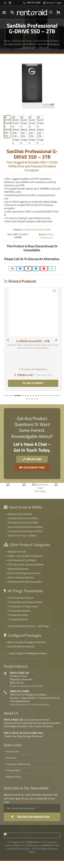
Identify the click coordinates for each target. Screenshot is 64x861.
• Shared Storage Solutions (20, 577)
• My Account (12, 751)
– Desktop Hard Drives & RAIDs (22, 518)
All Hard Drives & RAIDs (46, 41)
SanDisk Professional (47, 236)
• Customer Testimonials (17, 764)
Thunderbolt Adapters (19, 611)
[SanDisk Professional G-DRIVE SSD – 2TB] (42, 484)
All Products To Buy (22, 41)
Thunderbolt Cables (18, 615)
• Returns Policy (13, 777)
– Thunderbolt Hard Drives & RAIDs (24, 531)
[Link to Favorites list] (50, 12)
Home (7, 41)
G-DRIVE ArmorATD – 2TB (32, 295)
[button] (4, 12)
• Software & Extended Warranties (24, 582)
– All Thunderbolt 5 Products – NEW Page (27, 626)
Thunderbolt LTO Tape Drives (23, 606)
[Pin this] (44, 268)
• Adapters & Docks (16, 551)
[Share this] (20, 268)
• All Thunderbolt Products (19, 598)
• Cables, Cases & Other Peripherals (24, 556)
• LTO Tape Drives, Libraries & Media (24, 564)
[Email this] (12, 268)
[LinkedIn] (9, 2)
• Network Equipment (17, 569)
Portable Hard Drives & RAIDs (20, 44)
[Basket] (58, 12)
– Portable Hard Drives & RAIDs (22, 522)
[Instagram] (4, 2)
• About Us (10, 758)
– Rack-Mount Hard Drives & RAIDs (24, 527)
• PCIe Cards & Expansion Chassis (23, 573)
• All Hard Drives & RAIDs (19, 514)
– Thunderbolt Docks (17, 619)
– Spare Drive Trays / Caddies (21, 535)
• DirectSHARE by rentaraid (20, 646)
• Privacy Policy (13, 770)
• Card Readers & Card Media (21, 560)
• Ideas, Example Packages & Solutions (26, 642)
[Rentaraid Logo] (32, 12)
